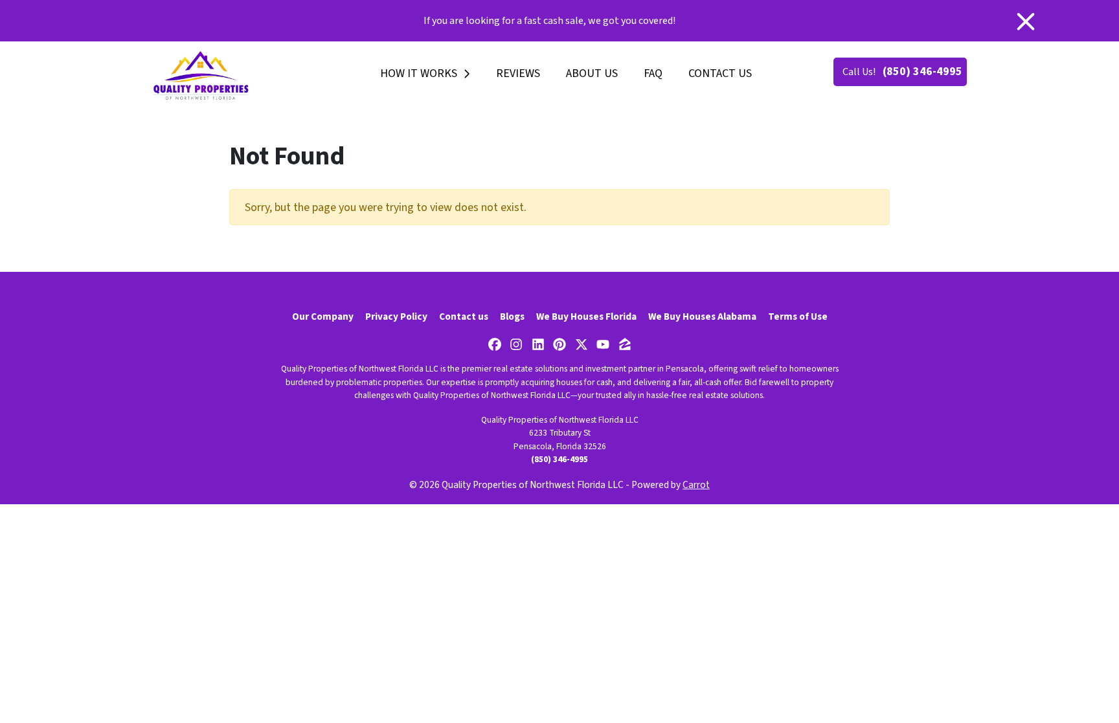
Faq (653, 73)
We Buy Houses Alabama (702, 316)
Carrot (696, 485)
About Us (592, 73)
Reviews (518, 73)
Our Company (323, 316)
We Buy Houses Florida (586, 316)
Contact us (720, 73)
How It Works (418, 73)
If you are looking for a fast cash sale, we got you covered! (549, 21)
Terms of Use (798, 316)
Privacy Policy (396, 316)
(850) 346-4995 (922, 71)
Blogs (512, 316)
